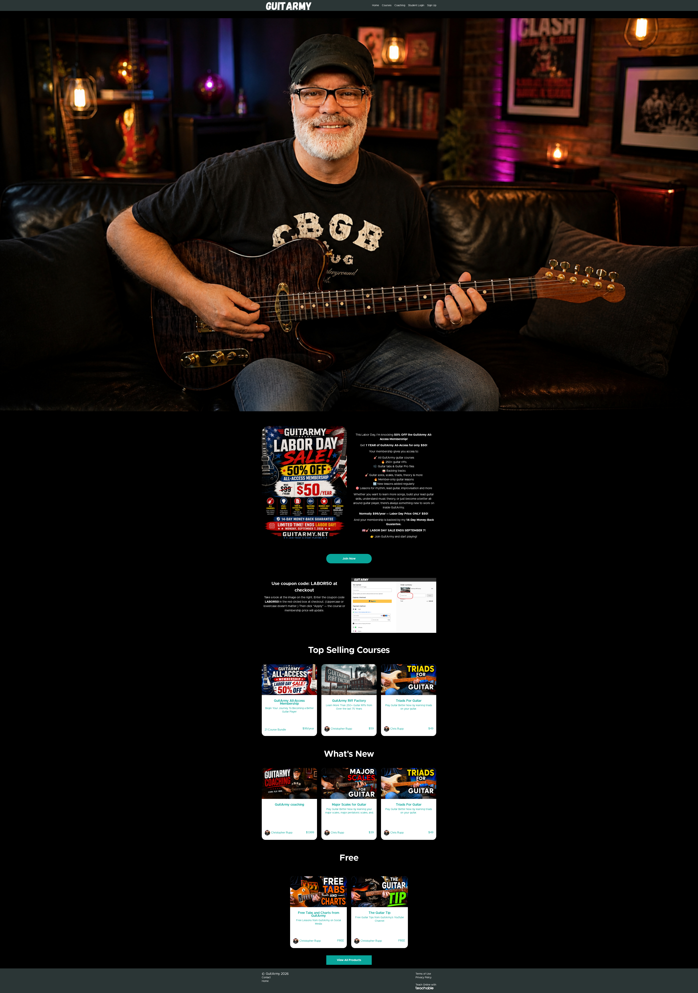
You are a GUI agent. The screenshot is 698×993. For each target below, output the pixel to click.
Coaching (399, 5)
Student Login (416, 5)
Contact (266, 977)
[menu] (402, 5)
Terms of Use (423, 974)
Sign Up (431, 5)
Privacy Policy (424, 977)
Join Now (349, 558)
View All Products (349, 960)
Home (375, 5)
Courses (387, 5)
